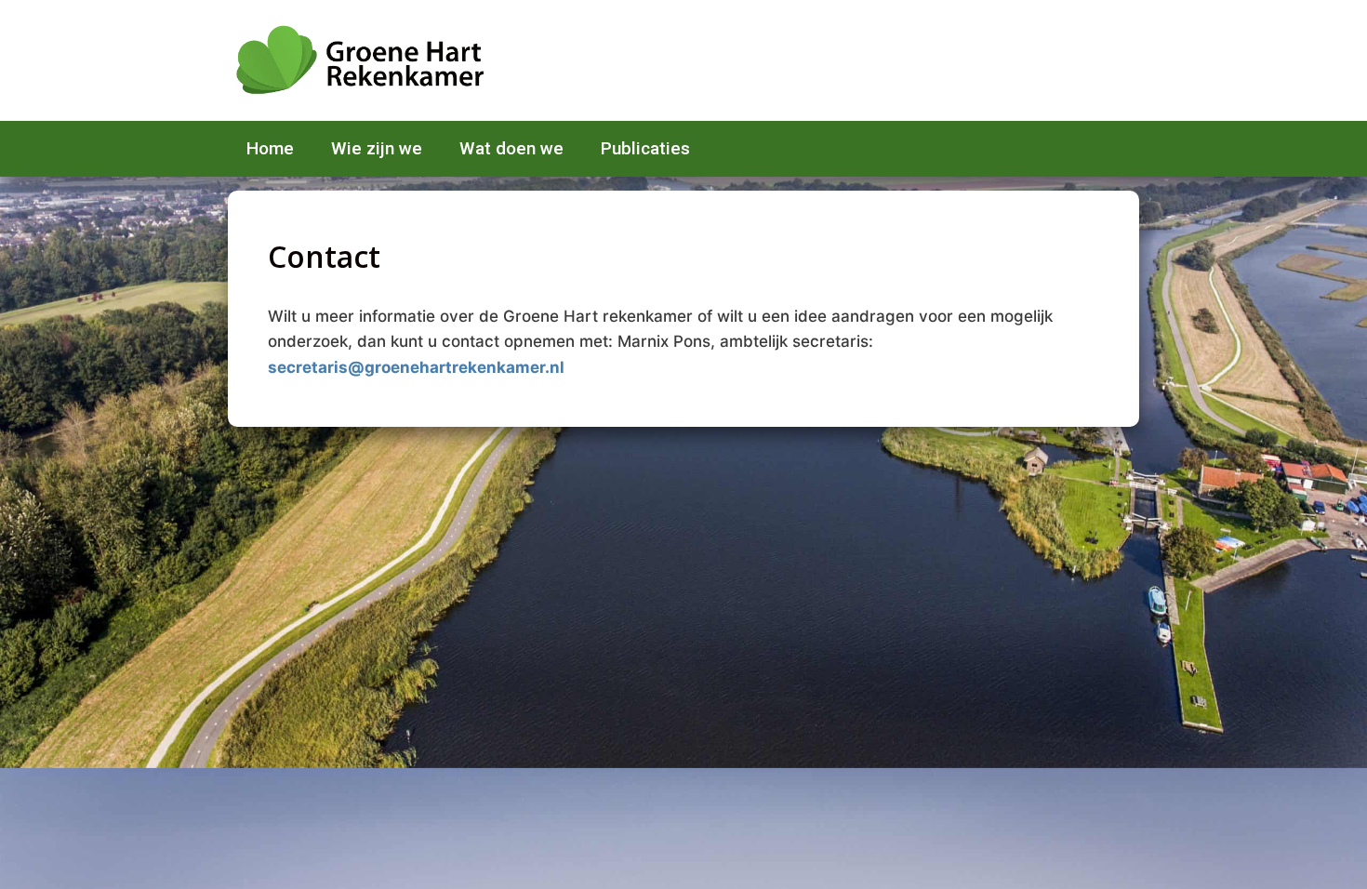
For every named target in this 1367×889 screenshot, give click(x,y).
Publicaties (645, 148)
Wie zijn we (376, 148)
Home (270, 148)
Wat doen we (511, 148)
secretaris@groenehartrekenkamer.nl (416, 367)
